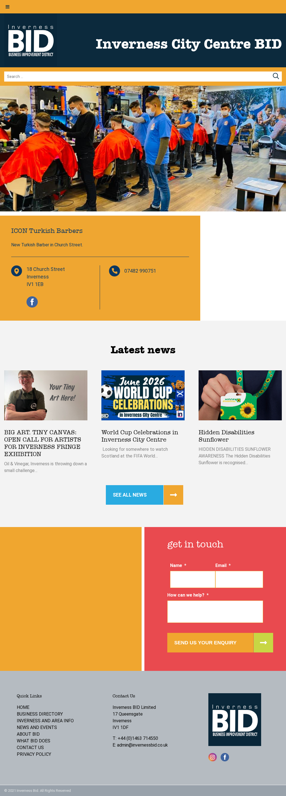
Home (23, 707)
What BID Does (33, 740)
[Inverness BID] (30, 64)
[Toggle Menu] (7, 6)
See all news (130, 495)
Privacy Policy (34, 754)
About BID (28, 734)
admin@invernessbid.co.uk (142, 745)
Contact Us (30, 747)
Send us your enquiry (205, 642)
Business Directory (40, 714)
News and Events (37, 727)
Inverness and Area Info (45, 720)
